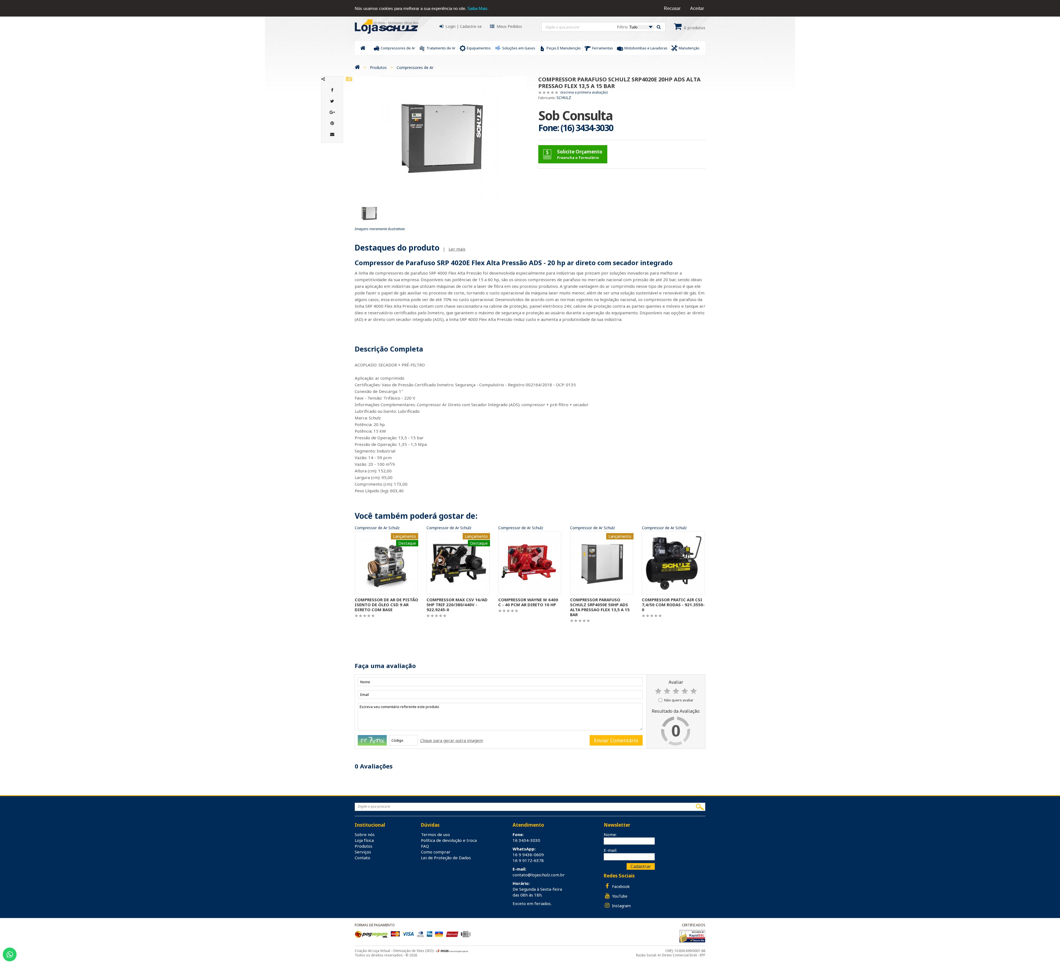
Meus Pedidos (509, 26)
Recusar (672, 8)
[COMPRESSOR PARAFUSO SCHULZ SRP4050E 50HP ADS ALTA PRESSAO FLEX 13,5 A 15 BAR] (601, 562)
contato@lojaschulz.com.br (539, 874)
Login (450, 26)
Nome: (610, 834)
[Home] (357, 67)
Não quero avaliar (678, 700)
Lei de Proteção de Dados (446, 857)
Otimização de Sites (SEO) (413, 950)
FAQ (425, 846)
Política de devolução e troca (449, 840)
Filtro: (623, 27)
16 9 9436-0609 (528, 854)
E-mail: (610, 850)
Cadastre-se (471, 26)
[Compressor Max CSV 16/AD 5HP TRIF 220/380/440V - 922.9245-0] (457, 562)
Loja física (364, 840)
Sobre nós (365, 834)
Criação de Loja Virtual (372, 950)
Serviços (363, 852)
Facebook (620, 886)
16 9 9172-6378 (528, 860)
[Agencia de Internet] (452, 950)
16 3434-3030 (526, 840)
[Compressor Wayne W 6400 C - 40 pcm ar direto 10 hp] (529, 562)
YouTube (619, 896)
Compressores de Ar (415, 67)
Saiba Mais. (478, 8)
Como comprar (436, 852)
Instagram (621, 905)
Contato (362, 857)
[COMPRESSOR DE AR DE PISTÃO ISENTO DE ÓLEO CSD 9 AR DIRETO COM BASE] (386, 562)
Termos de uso (435, 834)
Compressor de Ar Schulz (377, 528)
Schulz (563, 97)
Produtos (378, 67)
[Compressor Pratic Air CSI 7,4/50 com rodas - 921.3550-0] (673, 562)
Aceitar (697, 8)
